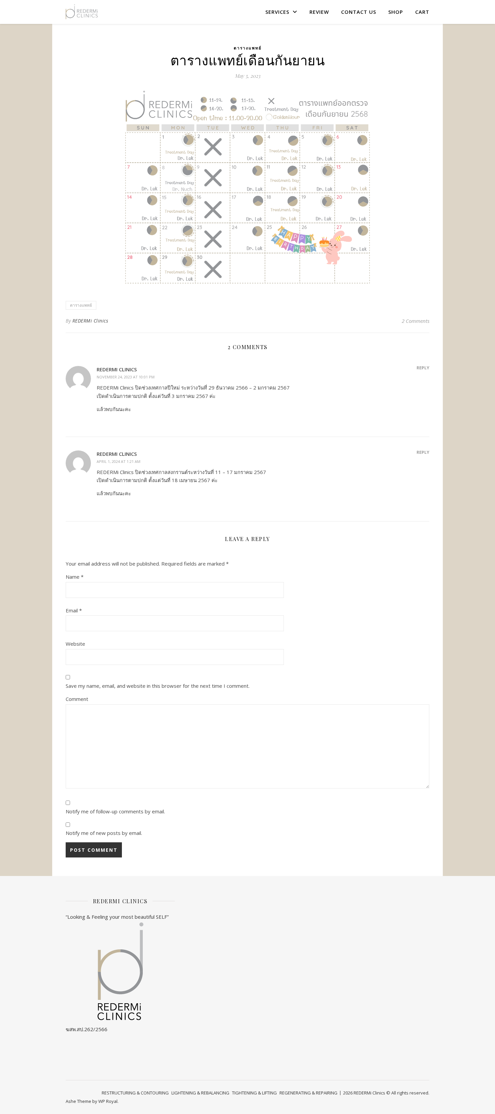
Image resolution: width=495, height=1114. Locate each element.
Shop (395, 11)
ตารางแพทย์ (248, 48)
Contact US (358, 11)
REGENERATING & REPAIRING (308, 1093)
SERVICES (277, 11)
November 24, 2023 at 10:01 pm (126, 376)
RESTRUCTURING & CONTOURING (135, 1093)
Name (75, 576)
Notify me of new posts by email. (104, 833)
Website (75, 643)
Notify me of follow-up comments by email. (115, 811)
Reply (423, 368)
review (319, 11)
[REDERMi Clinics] (82, 11)
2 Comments (415, 320)
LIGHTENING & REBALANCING (200, 1093)
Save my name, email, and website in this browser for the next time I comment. (158, 685)
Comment (77, 699)
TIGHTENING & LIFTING (254, 1093)
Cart (422, 11)
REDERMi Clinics (90, 320)
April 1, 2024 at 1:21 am (118, 461)
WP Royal (108, 1101)
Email (74, 610)
